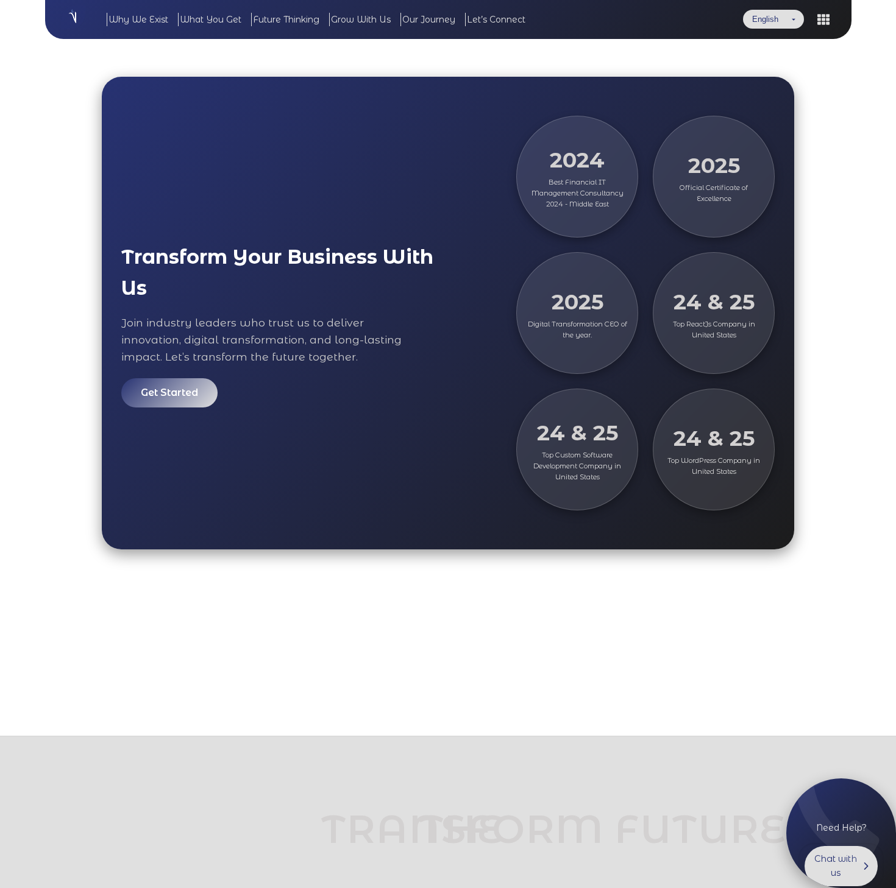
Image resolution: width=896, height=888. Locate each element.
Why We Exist (138, 19)
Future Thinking (286, 19)
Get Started (169, 392)
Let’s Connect (496, 19)
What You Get (210, 19)
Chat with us (835, 865)
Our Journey (428, 19)
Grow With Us (361, 19)
